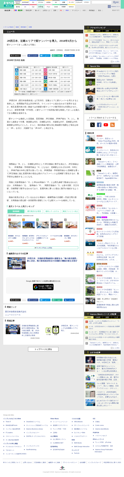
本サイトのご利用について (11, 462)
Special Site (95, 66)
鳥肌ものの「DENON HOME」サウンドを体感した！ (107, 82)
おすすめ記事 (95, 352)
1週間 (107, 31)
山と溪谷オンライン (59, 439)
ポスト (17, 55)
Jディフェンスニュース (81, 425)
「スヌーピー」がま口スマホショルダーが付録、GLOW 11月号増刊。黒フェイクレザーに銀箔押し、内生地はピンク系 (104, 47)
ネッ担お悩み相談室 (12, 440)
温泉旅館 (16, 211)
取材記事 (29, 10)
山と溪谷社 (54, 436)
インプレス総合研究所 (13, 429)
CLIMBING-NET (58, 443)
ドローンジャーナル (12, 436)
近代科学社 (54, 446)
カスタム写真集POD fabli (104, 446)
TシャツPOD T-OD (59, 429)
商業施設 (92, 10)
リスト (24, 55)
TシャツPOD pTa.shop (103, 442)
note (59, 55)
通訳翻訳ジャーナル (80, 429)
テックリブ (75, 450)
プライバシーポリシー (70, 462)
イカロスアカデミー (80, 436)
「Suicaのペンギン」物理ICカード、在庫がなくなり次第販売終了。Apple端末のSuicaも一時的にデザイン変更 (104, 37)
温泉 (54, 10)
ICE (94, 419)
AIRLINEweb (78, 422)
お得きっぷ (46, 10)
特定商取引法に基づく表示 (112, 462)
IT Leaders (9, 432)
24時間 (98, 31)
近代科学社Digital (58, 449)
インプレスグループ (94, 462)
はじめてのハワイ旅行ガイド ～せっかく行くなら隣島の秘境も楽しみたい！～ (108, 403)
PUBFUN (96, 432)
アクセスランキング (97, 28)
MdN (73, 440)
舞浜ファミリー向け (70, 211)
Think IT (8, 422)
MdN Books (78, 443)
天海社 (97, 422)
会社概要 (82, 462)
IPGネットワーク (98, 439)
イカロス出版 (76, 419)
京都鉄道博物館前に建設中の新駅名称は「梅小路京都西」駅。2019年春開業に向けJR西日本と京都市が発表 (30, 330)
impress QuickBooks (102, 429)
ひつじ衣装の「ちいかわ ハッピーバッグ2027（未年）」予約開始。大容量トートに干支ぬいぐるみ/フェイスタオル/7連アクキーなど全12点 (104, 58)
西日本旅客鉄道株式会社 (15, 312)
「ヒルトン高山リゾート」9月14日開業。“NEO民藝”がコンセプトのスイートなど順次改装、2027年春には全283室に (108, 248)
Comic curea (99, 425)
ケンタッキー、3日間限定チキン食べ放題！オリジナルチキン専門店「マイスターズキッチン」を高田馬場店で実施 (104, 334)
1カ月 (116, 31)
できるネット (10, 450)
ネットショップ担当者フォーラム (37, 425)
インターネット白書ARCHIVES (16, 454)
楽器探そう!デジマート (60, 425)
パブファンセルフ (101, 435)
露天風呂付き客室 (34, 211)
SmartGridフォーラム (33, 422)
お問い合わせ (27, 462)
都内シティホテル (52, 211)
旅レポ (37, 10)
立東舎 (55, 432)
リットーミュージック (60, 422)
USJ (84, 10)
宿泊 (99, 10)
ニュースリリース (13, 315)
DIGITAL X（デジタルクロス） (36, 436)
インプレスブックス (32, 446)
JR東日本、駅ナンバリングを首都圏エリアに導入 (69, 328)
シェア (35, 55)
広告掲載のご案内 (40, 462)
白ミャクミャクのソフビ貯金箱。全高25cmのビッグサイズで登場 (108, 234)
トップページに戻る (43, 349)
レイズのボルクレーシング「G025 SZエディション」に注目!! (108, 106)
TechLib (76, 453)
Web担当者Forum (11, 425)
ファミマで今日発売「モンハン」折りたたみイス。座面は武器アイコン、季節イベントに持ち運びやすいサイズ (104, 42)
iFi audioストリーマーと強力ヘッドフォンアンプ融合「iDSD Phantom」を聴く (107, 73)
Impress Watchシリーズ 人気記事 (103, 314)
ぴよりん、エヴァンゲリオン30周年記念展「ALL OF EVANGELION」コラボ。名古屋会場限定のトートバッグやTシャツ (108, 259)
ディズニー (75, 10)
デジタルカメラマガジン (14, 446)
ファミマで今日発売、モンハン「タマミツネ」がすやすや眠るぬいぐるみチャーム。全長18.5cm (104, 53)
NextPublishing (31, 449)
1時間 (89, 31)
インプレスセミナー (32, 432)
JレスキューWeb (79, 432)
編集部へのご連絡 (54, 462)
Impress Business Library (34, 429)
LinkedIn (70, 55)
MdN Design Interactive (81, 446)
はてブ (47, 55)
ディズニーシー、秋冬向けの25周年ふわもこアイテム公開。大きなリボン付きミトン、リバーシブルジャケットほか (108, 155)
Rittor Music (54, 419)
